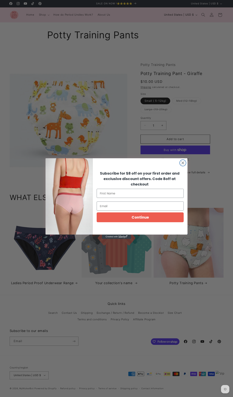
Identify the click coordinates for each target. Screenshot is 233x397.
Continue (140, 217)
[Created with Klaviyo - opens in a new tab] (116, 237)
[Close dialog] (183, 163)
